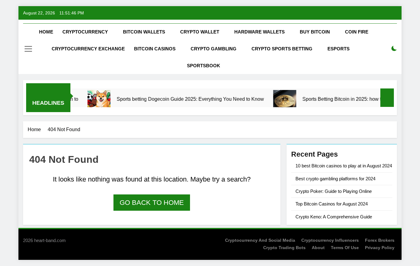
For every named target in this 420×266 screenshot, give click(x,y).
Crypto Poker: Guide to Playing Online (333, 191)
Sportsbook (203, 65)
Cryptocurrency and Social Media (260, 240)
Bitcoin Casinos (155, 48)
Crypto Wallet (199, 31)
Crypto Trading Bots (284, 247)
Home (46, 31)
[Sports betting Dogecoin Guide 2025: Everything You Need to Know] (93, 101)
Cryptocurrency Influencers (330, 240)
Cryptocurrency (85, 31)
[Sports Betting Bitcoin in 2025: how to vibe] (279, 101)
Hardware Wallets (259, 31)
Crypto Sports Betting (282, 48)
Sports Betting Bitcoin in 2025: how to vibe (343, 99)
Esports (338, 48)
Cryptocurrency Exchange (88, 48)
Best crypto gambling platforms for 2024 (335, 178)
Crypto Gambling (213, 48)
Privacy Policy (379, 247)
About (318, 247)
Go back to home (152, 202)
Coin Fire (356, 31)
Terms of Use (345, 247)
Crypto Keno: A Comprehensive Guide (333, 216)
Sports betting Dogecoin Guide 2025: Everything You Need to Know (185, 99)
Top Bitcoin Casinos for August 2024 (331, 203)
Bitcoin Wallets (144, 31)
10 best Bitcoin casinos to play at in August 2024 (343, 165)
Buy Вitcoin (315, 31)
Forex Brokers (379, 240)
